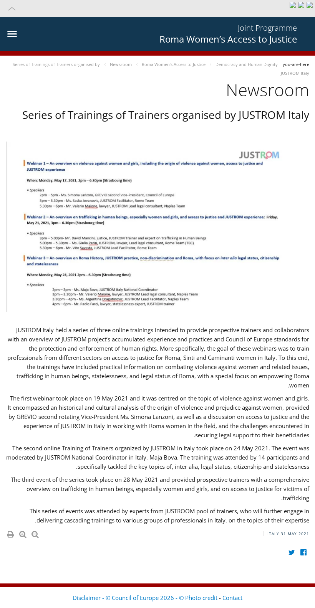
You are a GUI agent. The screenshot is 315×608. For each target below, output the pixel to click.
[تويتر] (291, 553)
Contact (232, 597)
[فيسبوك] (303, 553)
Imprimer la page (10, 533)
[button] (157, 8)
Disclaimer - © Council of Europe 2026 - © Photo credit (146, 597)
